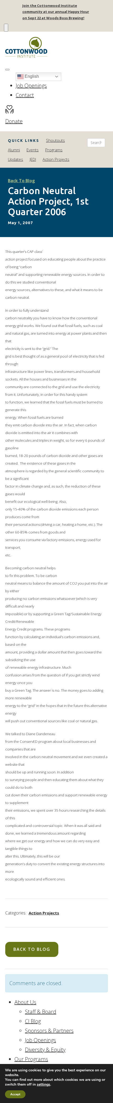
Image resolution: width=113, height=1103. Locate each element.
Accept (15, 1094)
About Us (25, 1002)
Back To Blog (21, 181)
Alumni (14, 149)
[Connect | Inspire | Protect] (56, 47)
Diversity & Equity (45, 1049)
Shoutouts (55, 140)
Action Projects (56, 159)
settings (43, 1084)
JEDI (33, 159)
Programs (54, 149)
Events (33, 149)
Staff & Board (40, 1011)
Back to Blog (31, 949)
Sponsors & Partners (49, 1030)
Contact (25, 95)
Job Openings (31, 85)
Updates (15, 159)
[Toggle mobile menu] (7, 69)
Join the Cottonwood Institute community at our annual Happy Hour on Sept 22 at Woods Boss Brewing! (55, 11)
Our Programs (31, 1059)
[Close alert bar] (6, 27)
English (31, 76)
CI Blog (33, 1021)
